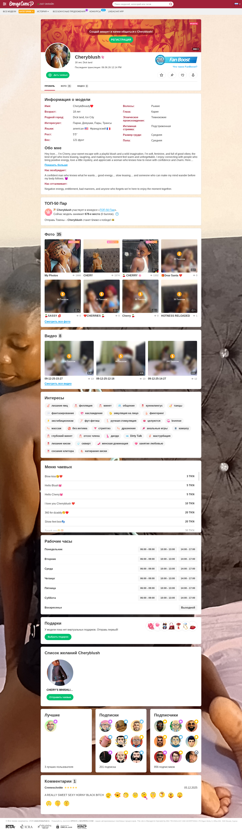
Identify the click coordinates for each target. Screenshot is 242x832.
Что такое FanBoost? (185, 66)
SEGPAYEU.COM (86, 821)
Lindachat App (116, 11)
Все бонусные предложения (69, 11)
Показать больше (56, 165)
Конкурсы (95, 11)
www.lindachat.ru (42, 821)
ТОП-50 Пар (107, 210)
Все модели (9, 11)
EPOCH (74, 821)
